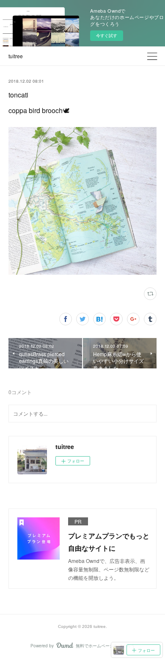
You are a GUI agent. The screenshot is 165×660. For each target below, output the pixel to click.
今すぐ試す (106, 35)
